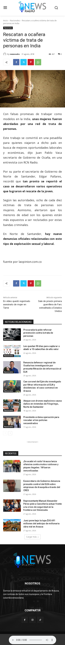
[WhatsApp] (38, 62)
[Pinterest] (31, 62)
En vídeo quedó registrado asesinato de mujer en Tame (16, 304)
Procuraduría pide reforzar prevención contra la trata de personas (38, 333)
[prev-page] (5, 433)
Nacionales (15, 20)
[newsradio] (5, 54)
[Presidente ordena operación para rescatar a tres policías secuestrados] (12, 422)
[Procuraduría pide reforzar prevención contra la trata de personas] (12, 334)
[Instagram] (32, 620)
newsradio (15, 54)
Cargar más (31, 536)
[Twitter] (23, 62)
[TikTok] (40, 620)
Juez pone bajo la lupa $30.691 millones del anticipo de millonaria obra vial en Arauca (41, 523)
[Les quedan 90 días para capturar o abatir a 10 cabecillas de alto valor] (12, 351)
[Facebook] (16, 62)
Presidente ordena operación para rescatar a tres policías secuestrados (41, 420)
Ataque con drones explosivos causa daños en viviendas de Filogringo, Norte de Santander (42, 404)
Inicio (5, 20)
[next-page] (10, 433)
